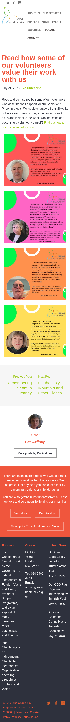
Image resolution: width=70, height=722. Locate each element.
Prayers (33, 21)
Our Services (52, 13)
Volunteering (32, 88)
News (45, 21)
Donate (50, 29)
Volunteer (34, 29)
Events (56, 21)
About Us (33, 13)
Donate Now (47, 513)
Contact (33, 38)
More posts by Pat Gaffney (35, 453)
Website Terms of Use (25, 716)
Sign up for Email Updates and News (35, 526)
